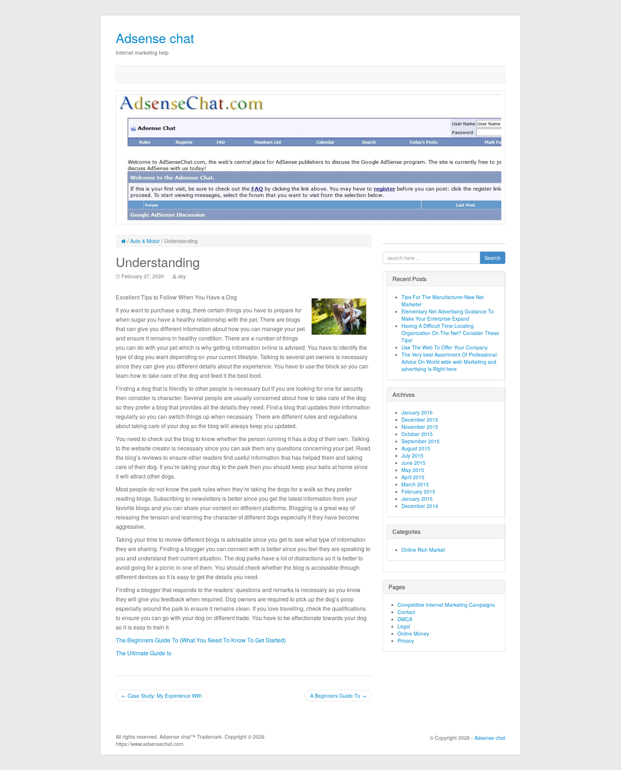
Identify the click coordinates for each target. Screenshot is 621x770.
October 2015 (417, 433)
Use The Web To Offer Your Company (444, 347)
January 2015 (417, 498)
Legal (403, 626)
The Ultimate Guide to (143, 653)
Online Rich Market (423, 549)
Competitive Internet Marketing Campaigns (446, 604)
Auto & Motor (145, 240)
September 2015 (420, 441)
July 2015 (412, 455)
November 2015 (419, 426)
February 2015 (418, 491)
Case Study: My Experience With (161, 695)
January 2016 (417, 412)
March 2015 (415, 484)
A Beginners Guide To (338, 695)
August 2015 (415, 448)
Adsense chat (155, 37)
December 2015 (419, 419)
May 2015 (412, 469)
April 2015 (412, 477)
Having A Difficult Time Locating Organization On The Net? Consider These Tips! (450, 333)
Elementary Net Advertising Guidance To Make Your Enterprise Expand (447, 315)
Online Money (413, 633)
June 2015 (413, 462)
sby (182, 276)
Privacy (405, 640)
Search (492, 257)
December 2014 (419, 505)
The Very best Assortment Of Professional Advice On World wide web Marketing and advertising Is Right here (449, 361)
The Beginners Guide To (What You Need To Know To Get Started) (201, 640)
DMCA (404, 619)
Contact (406, 611)
